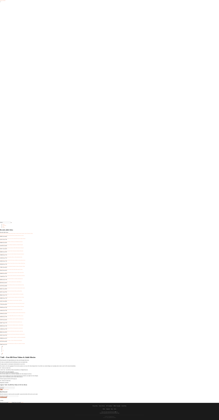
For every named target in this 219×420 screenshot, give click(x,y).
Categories (4, 225)
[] (11, 222)
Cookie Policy (123, 405)
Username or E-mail (3, 396)
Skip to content (2, 0)
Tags (3, 226)
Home (3, 224)
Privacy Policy (95, 405)
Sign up (10, 402)
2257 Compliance (109, 405)
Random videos (30, 233)
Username (2, 387)
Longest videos (18, 233)
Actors (3, 227)
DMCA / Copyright (116, 405)
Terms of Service (102, 405)
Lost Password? (6, 389)
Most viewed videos (12, 233)
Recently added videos (4, 233)
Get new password (3, 397)
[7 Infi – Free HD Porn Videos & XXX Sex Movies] (109, 221)
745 (3, 350)
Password (1, 388)
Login (1, 389)
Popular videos (24, 233)
